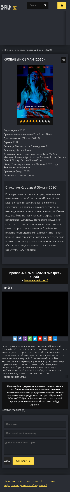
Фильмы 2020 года (47, 164)
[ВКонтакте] (45, 338)
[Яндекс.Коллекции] (40, 338)
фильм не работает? (36, 280)
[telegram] (15, 338)
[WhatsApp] (30, 338)
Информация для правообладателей (25, 485)
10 (48, 121)
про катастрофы (24, 175)
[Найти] (44, 5)
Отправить (23, 460)
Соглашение (31, 480)
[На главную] (9, 5)
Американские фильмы (17, 167)
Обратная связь (13, 480)
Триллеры (17, 164)
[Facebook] (20, 338)
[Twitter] (35, 338)
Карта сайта (48, 480)
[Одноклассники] (50, 338)
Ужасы (30, 164)
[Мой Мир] (55, 338)
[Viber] (25, 338)
